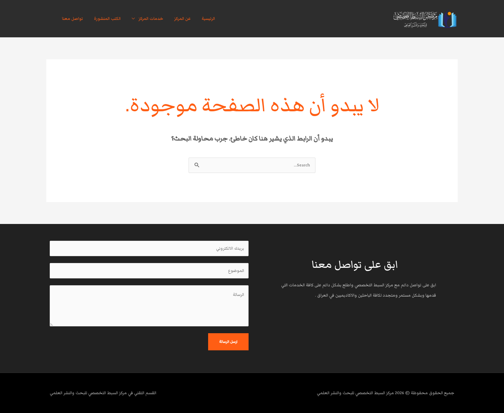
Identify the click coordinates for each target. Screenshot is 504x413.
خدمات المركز (151, 18)
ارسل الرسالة (228, 342)
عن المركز (182, 18)
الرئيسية (208, 18)
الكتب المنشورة (107, 18)
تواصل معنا (72, 18)
